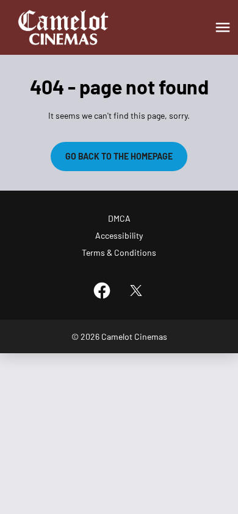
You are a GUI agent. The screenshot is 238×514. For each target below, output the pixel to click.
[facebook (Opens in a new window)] (102, 290)
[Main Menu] (223, 27)
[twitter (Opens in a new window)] (136, 290)
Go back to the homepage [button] (119, 156)
